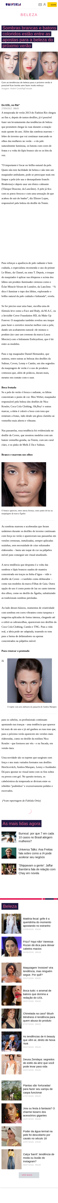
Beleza (29, 15)
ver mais (27, 1175)
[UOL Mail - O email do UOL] (40, 4)
